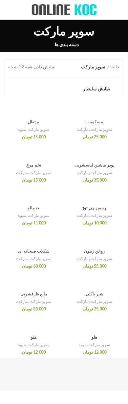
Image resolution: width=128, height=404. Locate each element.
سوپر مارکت (101, 129)
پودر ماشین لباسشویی (95, 165)
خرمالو (34, 208)
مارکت (83, 129)
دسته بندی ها (67, 44)
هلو (94, 337)
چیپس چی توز (94, 208)
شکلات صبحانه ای (34, 251)
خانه (115, 66)
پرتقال (33, 122)
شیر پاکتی (94, 294)
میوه (22, 129)
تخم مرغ (33, 165)
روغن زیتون (94, 251)
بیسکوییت (94, 122)
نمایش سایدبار (96, 88)
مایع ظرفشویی (33, 294)
